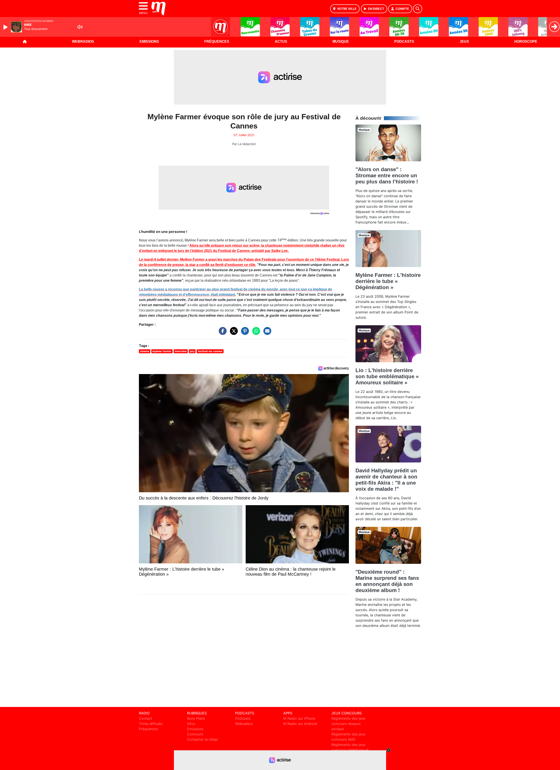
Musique (340, 41)
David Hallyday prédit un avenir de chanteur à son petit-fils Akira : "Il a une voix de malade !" (386, 480)
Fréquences (216, 41)
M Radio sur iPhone (299, 718)
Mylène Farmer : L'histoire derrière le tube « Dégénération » (388, 281)
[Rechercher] (417, 8)
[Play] (6, 27)
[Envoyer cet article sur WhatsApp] (255, 333)
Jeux (464, 41)
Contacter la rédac (202, 739)
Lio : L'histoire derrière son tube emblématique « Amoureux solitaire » (387, 376)
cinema (144, 351)
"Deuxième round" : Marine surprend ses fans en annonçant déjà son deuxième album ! (387, 581)
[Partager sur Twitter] (233, 333)
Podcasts (404, 41)
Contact (145, 718)
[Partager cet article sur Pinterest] (244, 333)
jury (192, 351)
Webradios (83, 41)
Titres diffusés (151, 723)
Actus (281, 41)
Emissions (149, 41)
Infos (191, 723)
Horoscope (525, 41)
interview (181, 351)
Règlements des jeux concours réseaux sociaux (348, 723)
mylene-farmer (162, 351)
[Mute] (80, 27)
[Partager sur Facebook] (222, 333)
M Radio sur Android (300, 723)
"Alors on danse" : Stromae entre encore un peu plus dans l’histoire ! (386, 175)
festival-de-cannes (210, 351)
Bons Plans (196, 718)
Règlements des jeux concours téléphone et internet (350, 749)
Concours (195, 734)
